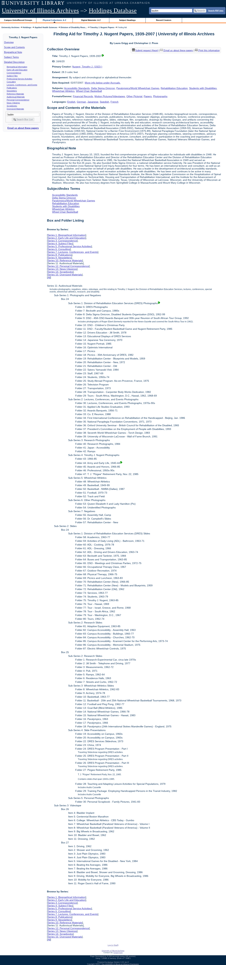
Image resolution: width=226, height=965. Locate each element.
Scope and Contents (14, 47)
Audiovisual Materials (16, 97)
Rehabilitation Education (174, 88)
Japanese (92, 101)
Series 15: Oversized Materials (65, 274)
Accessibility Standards (77, 88)
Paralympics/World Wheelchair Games (137, 88)
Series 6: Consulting (59, 249)
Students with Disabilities (203, 88)
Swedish (104, 101)
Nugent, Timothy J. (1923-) (87, 66)
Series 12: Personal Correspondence (68, 266)
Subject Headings (127, 20)
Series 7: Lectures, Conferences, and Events (73, 252)
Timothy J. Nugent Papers (102, 27)
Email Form (118, 953)
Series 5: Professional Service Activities (69, 246)
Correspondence (14, 73)
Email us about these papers (23, 128)
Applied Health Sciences (46, 27)
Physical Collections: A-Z (54, 20)
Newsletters (12, 91)
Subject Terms (11, 57)
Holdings (27, 27)
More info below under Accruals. (103, 82)
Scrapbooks (12, 106)
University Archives (10, 27)
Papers (148, 96)
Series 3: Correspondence (62, 240)
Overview (9, 42)
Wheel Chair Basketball (89, 91)
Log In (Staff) (113, 945)
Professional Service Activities (19, 79)
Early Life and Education (17, 70)
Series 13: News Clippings (62, 269)
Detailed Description (14, 62)
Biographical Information (17, 67)
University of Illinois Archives (40, 10)
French (114, 101)
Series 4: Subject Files (60, 243)
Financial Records (83, 96)
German (81, 101)
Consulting (11, 82)
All (49, 277)
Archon (110, 962)
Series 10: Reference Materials (65, 260)
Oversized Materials (15, 109)
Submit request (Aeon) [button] (146, 50)
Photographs (160, 96)
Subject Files (12, 76)
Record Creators (163, 20)
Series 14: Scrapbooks (60, 271)
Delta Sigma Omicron (103, 88)
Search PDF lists (215, 10)
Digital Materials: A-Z (91, 20)
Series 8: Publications (60, 254)
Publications (12, 88)
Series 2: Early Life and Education (66, 237)
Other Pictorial (134, 96)
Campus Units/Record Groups (18, 20)
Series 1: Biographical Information (66, 235)
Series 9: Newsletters (59, 257)
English (71, 101)
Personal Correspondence (18, 100)
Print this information (209, 50)
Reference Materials (15, 94)
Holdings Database (113, 10)
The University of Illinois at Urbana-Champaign (120, 964)
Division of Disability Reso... (74, 27)
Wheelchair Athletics (63, 91)
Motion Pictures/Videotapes (109, 96)
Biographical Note (13, 52)
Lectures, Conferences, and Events (22, 85)
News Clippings (13, 103)
